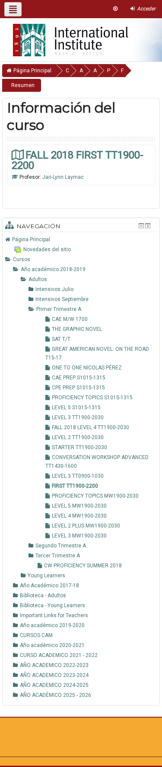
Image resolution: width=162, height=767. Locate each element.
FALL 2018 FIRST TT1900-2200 (77, 160)
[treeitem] (81, 239)
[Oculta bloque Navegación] (141, 225)
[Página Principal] (64, 37)
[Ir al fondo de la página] (115, 8)
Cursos (21, 259)
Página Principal (31, 239)
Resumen (23, 85)
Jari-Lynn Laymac (63, 177)
